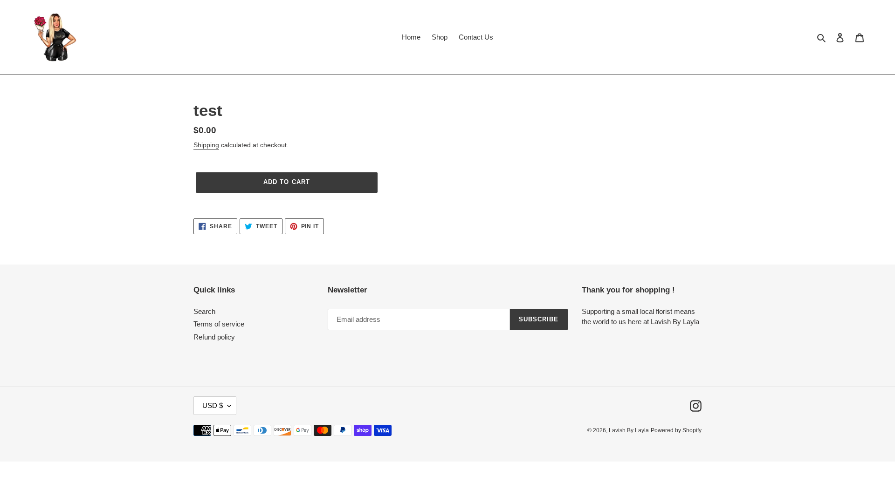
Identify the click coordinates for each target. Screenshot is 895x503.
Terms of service (218, 324)
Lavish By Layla (629, 430)
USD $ (212, 405)
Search (204, 311)
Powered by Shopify (676, 430)
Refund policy (214, 337)
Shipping (206, 145)
